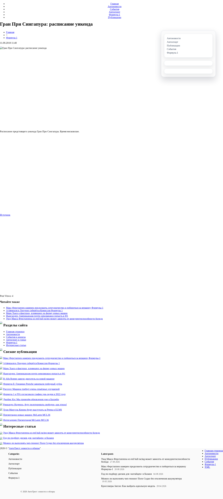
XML (207, 467)
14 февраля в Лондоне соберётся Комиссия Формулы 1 (34, 310)
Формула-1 (114, 14)
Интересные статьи (16, 345)
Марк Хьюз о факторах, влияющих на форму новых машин (37, 313)
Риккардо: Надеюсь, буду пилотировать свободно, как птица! (35, 404)
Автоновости (115, 6)
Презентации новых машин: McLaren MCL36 (26, 415)
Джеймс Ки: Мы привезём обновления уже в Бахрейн (31, 399)
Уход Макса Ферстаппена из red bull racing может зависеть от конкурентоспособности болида (54, 318)
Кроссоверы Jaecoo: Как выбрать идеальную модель (128, 486)
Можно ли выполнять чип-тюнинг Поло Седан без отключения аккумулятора (43, 443)
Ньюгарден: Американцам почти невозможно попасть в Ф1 (37, 316)
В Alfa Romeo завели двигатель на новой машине (28, 378)
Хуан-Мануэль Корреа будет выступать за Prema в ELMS (32, 409)
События (114, 9)
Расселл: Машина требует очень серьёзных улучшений (31, 389)
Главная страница (15, 331)
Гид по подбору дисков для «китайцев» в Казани (28, 438)
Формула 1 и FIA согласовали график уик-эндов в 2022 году (34, 394)
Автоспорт (114, 12)
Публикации (114, 17)
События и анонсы (16, 337)
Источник (5, 215)
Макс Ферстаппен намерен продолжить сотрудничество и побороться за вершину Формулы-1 (54, 307)
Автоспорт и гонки (16, 339)
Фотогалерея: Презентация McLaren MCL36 (26, 420)
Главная (114, 3)
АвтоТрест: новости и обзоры (24, 448)
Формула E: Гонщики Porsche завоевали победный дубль (32, 384)
